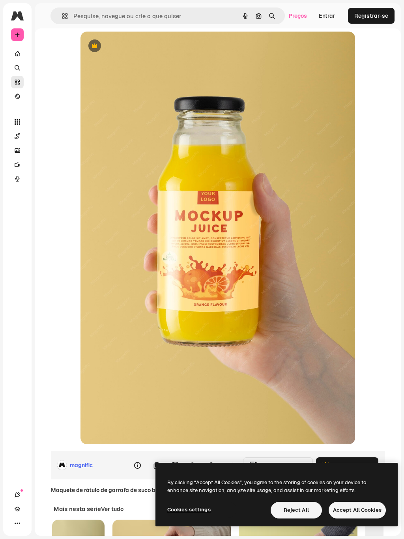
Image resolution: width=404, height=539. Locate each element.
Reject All (296, 510)
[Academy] (17, 509)
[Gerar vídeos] (17, 164)
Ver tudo (112, 509)
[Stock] (17, 82)
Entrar (327, 15)
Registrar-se (371, 15)
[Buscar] (17, 68)
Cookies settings (189, 509)
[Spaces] (17, 136)
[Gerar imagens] (17, 150)
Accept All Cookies (357, 510)
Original (131, 46)
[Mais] (17, 523)
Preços (298, 15)
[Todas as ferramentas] (17, 122)
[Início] (17, 53)
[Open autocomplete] (62, 16)
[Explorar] (17, 96)
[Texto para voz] (17, 178)
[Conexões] (17, 494)
